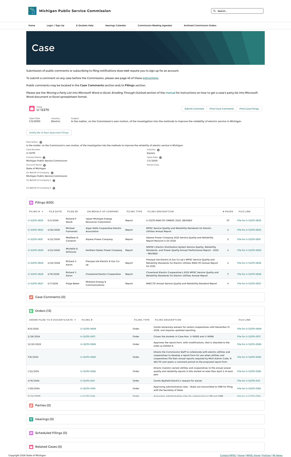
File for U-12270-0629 (249, 263)
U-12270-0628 (35, 274)
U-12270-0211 (87, 380)
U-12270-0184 (87, 396)
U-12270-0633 (35, 220)
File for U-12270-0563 (249, 357)
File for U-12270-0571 (249, 336)
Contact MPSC (228, 455)
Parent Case (153, 164)
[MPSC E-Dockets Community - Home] (70, 11)
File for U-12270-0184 (249, 396)
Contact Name (33, 157)
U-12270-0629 (35, 263)
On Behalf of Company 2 (38, 180)
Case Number (33, 149)
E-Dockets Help (84, 25)
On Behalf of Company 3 (38, 188)
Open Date (152, 157)
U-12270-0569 (88, 344)
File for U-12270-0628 (249, 274)
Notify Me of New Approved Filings (49, 132)
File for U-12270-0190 (249, 388)
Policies (266, 455)
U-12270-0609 (88, 328)
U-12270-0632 (35, 229)
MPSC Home (253, 455)
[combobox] (240, 10)
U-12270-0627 (35, 283)
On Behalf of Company (37, 172)
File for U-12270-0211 (248, 380)
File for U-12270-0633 (249, 220)
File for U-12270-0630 (249, 250)
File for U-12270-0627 (249, 283)
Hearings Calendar (115, 25)
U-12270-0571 (87, 336)
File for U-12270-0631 (249, 239)
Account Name (34, 164)
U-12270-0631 (35, 239)
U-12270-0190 (87, 388)
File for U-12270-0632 (249, 229)
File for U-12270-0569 (249, 344)
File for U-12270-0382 (249, 371)
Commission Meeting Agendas (155, 25)
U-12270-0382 (88, 371)
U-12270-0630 (35, 250)
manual (171, 92)
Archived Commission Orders (200, 25)
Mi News (278, 455)
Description (32, 142)
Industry (151, 149)
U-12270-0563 (88, 357)
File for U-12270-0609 (249, 328)
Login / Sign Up (55, 25)
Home (31, 25)
